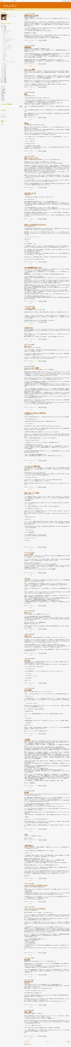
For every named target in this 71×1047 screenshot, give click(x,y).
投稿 (3, 123)
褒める (26, 123)
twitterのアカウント (4, 117)
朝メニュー (28, 612)
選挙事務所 (27, 47)
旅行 (2, 99)
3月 (3, 74)
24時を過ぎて (28, 845)
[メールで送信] (40, 40)
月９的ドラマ (28, 327)
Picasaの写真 (3, 116)
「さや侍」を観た (30, 308)
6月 (3, 70)
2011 (3, 80)
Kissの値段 (27, 690)
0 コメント (36, 40)
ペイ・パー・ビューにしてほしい (35, 908)
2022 (3, 25)
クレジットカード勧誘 (31, 368)
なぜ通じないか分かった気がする (35, 413)
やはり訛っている (30, 193)
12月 (4, 27)
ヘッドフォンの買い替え (32, 466)
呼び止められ (28, 981)
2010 (3, 81)
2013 (3, 78)
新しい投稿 (26, 1041)
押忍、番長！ (28, 1012)
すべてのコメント (5, 125)
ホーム (47, 1041)
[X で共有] (43, 40)
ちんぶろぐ (10, 5)
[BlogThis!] (42, 40)
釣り (2, 97)
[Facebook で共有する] (44, 40)
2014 (3, 26)
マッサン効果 (28, 554)
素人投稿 (27, 959)
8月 (3, 68)
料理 (2, 100)
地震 (2, 96)
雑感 (31, 42)
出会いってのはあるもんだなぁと (35, 224)
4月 (3, 73)
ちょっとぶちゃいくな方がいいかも (36, 885)
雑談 (2, 93)
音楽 (2, 90)
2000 (25, 834)
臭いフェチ (28, 346)
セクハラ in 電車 (29, 69)
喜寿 (25, 94)
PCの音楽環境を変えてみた (33, 267)
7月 (3, 69)
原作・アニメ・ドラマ (31, 158)
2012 (3, 79)
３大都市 (27, 739)
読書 (2, 98)
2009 (3, 82)
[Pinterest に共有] (46, 40)
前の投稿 (68, 1041)
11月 (4, 28)
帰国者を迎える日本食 (31, 15)
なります (27, 660)
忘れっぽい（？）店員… (32, 493)
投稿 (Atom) (29, 1044)
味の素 (26, 792)
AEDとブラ (28, 636)
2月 (3, 75)
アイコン (27, 578)
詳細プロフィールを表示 (11, 16)
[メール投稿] (39, 40)
